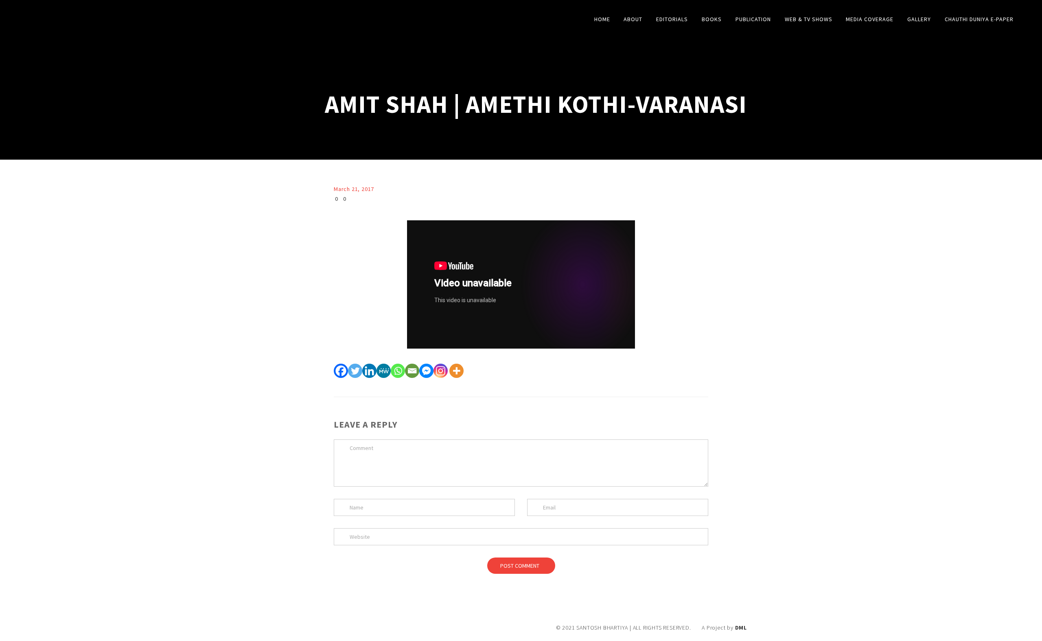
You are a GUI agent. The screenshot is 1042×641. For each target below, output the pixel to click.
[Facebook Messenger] (426, 371)
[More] (456, 371)
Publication (753, 19)
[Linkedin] (369, 371)
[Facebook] (341, 371)
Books (712, 19)
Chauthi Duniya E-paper (979, 19)
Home (602, 19)
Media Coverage (869, 19)
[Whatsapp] (398, 371)
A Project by (724, 627)
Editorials (672, 19)
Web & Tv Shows (808, 19)
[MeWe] (384, 371)
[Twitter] (355, 371)
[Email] (412, 371)
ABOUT (633, 19)
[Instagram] (440, 371)
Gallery (919, 19)
